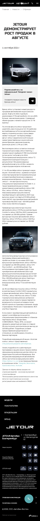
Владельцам (10, 413)
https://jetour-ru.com (10, 361)
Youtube (19, 365)
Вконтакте (31, 363)
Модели (8, 400)
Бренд (7, 419)
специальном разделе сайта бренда (16, 344)
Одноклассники (8, 365)
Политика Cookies (9, 503)
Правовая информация (11, 498)
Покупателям (11, 406)
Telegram (22, 363)
